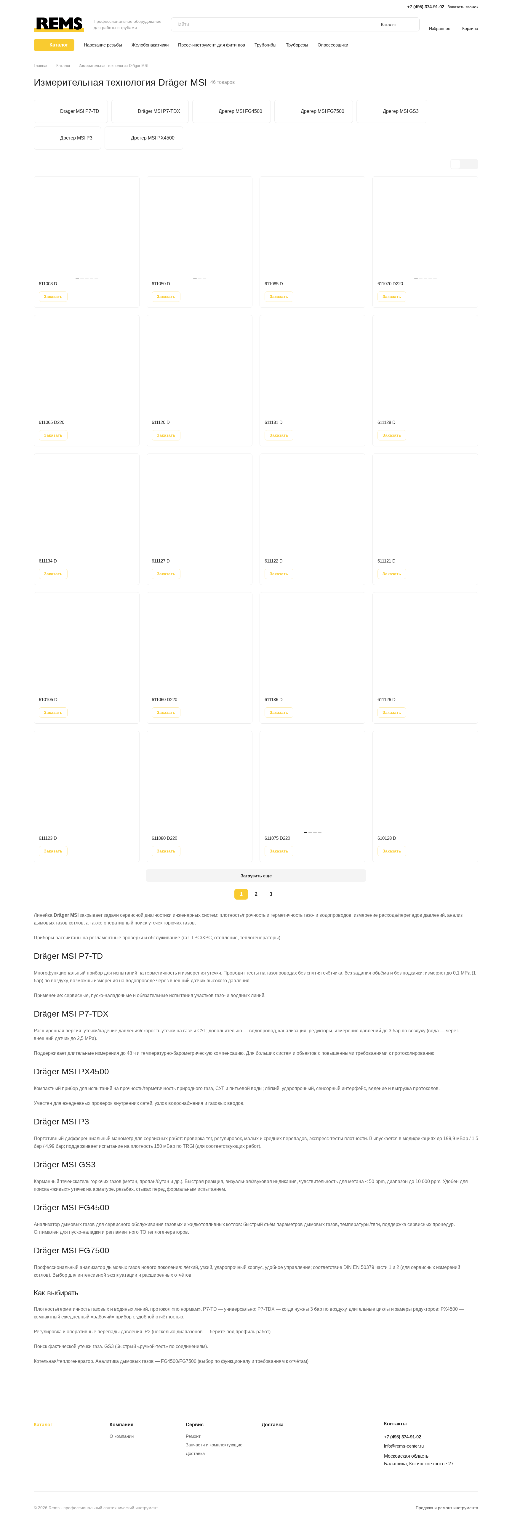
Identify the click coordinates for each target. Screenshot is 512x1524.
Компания (121, 1424)
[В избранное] (76, 296)
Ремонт (193, 1436)
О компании (122, 1436)
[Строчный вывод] (464, 164)
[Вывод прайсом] (473, 164)
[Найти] (412, 24)
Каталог (43, 1424)
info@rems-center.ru (404, 1445)
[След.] (286, 894)
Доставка (195, 1453)
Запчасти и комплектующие (214, 1444)
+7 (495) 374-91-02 (425, 6)
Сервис (195, 1424)
